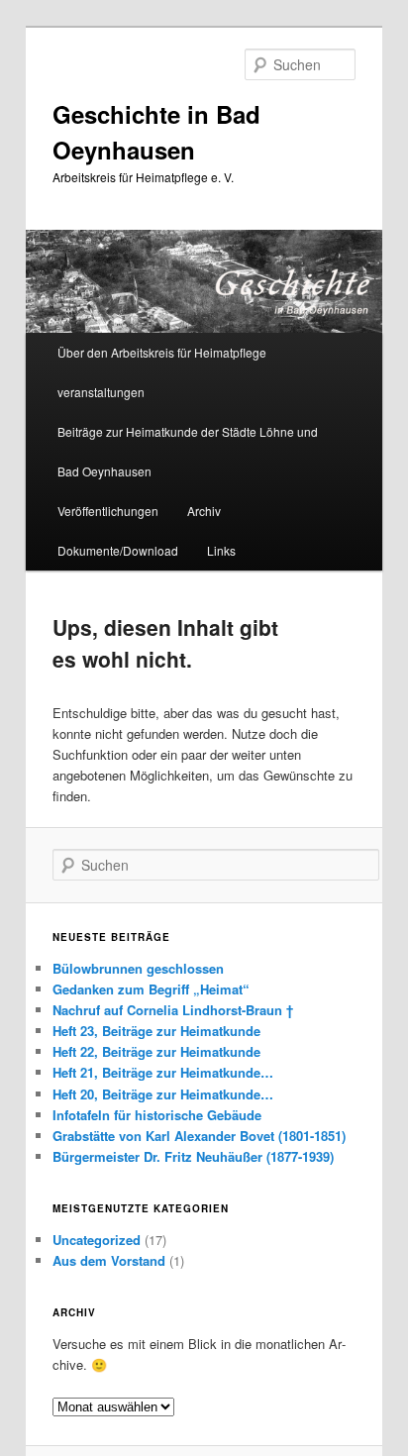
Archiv (204, 510)
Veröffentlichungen (107, 510)
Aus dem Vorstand (108, 1260)
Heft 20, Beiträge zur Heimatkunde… (162, 1094)
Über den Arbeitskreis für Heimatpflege (161, 352)
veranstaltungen (101, 391)
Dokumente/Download (117, 550)
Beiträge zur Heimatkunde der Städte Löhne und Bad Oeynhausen (187, 451)
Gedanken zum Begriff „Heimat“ (151, 989)
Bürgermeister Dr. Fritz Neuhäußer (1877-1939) (193, 1156)
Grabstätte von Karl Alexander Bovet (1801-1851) (199, 1135)
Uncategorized (96, 1239)
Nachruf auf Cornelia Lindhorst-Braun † (172, 1009)
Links (221, 550)
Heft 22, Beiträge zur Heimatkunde (156, 1051)
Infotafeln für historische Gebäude (156, 1114)
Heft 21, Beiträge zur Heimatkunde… (162, 1072)
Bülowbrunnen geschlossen (138, 968)
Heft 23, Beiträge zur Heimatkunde (156, 1030)
